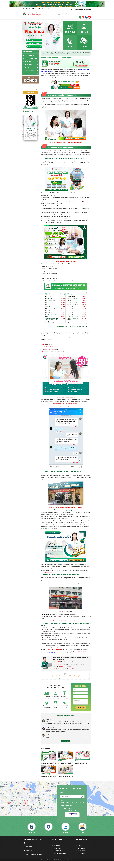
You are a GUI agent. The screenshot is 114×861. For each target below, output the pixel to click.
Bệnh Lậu (80, 845)
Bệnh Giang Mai (81, 848)
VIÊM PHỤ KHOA (28, 67)
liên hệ (70, 46)
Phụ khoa (43, 760)
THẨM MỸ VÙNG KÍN (29, 70)
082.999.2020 (87, 9)
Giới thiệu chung (57, 843)
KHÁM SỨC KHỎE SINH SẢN (31, 58)
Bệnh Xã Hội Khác (81, 853)
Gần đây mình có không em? (103, 848)
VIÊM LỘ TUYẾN (28, 64)
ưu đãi (84, 46)
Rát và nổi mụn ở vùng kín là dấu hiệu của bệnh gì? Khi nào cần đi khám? (65, 778)
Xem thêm (66, 741)
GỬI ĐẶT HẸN (81, 707)
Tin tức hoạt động (57, 848)
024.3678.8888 (79, 9)
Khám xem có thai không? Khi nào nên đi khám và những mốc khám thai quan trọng (48, 778)
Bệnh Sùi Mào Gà (81, 843)
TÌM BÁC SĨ (84, 32)
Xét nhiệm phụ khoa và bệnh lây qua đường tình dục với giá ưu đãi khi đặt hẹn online (48, 764)
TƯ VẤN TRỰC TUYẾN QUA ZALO (30, 105)
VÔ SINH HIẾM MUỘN (29, 73)
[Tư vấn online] (86, 17)
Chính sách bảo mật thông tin (72, 818)
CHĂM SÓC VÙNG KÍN (29, 55)
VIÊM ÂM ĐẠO (28, 61)
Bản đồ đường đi (57, 850)
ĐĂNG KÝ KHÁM (70, 32)
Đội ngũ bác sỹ (57, 845)
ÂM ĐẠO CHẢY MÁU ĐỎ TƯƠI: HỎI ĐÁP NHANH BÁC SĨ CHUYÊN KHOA (65, 764)
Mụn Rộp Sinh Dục (82, 850)
